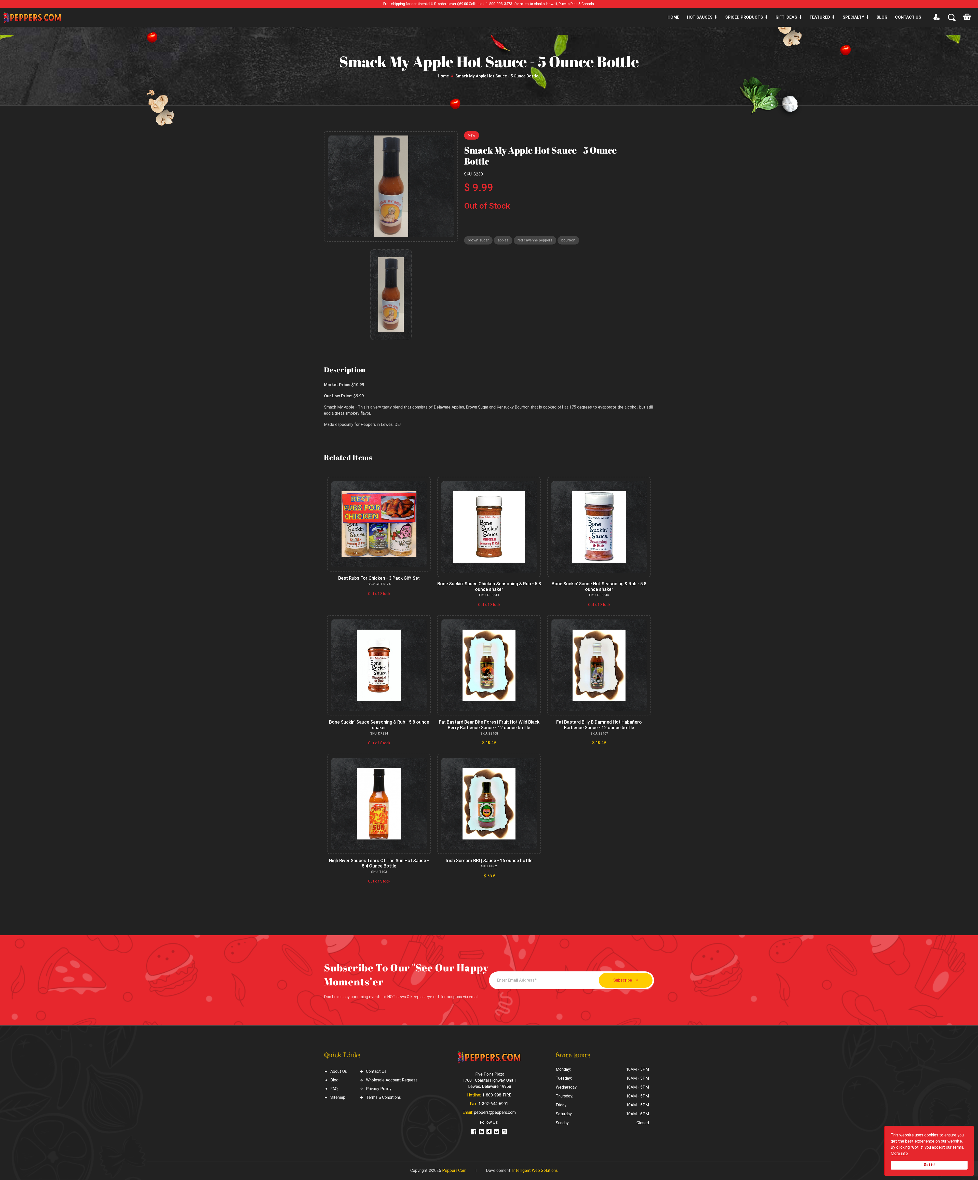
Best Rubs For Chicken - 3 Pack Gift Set (379, 578)
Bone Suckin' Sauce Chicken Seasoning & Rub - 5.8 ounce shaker (489, 586)
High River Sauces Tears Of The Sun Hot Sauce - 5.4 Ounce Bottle (379, 863)
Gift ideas (786, 17)
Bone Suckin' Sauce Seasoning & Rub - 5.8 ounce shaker (379, 724)
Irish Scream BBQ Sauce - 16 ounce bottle (489, 860)
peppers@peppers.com (495, 1112)
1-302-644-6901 (493, 1103)
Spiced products (744, 17)
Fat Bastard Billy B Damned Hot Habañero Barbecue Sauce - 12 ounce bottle (599, 724)
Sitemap (337, 1097)
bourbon (568, 240)
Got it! (929, 1165)
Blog (882, 17)
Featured (820, 17)
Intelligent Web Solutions (535, 1170)
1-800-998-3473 (499, 4)
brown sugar (478, 240)
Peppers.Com (454, 1170)
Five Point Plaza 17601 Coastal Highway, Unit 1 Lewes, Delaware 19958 (490, 1080)
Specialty (853, 17)
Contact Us (376, 1071)
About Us (338, 1071)
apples (503, 240)
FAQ (334, 1088)
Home (673, 17)
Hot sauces (700, 17)
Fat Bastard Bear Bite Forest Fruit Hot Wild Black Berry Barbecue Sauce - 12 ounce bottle (489, 724)
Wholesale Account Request (391, 1080)
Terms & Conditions (383, 1097)
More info (899, 1153)
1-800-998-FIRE (496, 1095)
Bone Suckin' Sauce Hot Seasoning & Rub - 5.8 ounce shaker (599, 586)
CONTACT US (908, 17)
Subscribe (622, 980)
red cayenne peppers (535, 240)
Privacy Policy (378, 1088)
